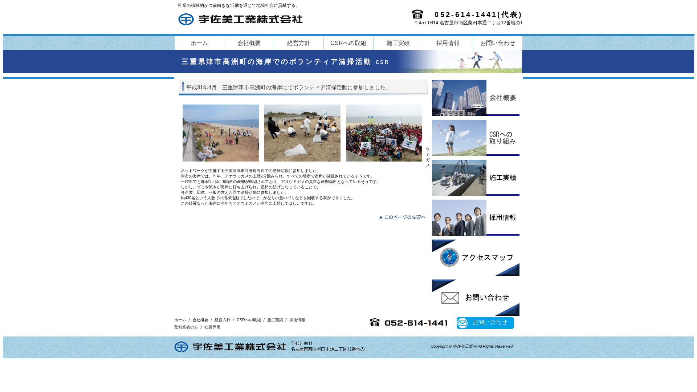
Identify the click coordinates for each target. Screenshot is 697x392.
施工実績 (475, 178)
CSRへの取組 (475, 138)
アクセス (475, 258)
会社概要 (475, 98)
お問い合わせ (475, 297)
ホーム (180, 320)
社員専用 (212, 327)
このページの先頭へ (404, 216)
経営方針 (223, 320)
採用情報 (475, 218)
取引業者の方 (186, 327)
